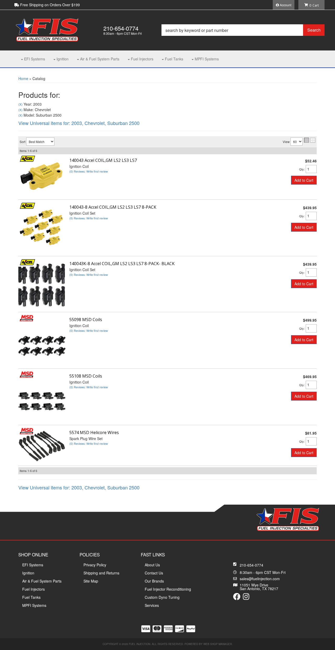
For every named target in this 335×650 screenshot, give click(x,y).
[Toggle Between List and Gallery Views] (309, 140)
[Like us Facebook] (237, 597)
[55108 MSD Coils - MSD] (26, 374)
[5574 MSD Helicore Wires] (41, 445)
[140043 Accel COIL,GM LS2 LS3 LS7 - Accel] (27, 158)
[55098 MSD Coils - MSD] (26, 317)
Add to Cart (303, 180)
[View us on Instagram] (246, 597)
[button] (243, 30)
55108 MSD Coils (85, 376)
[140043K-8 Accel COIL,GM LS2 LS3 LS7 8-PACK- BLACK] (41, 284)
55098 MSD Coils (85, 319)
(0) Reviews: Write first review (88, 171)
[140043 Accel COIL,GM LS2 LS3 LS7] (41, 176)
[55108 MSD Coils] (41, 397)
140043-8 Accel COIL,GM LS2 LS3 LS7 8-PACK (112, 207)
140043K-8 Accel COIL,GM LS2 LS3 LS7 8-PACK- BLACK (122, 263)
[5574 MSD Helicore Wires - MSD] (26, 430)
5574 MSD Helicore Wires (94, 432)
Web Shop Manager (217, 644)
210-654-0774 (251, 565)
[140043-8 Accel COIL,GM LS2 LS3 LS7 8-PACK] (41, 228)
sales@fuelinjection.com (260, 578)
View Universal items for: (78, 122)
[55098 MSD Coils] (41, 340)
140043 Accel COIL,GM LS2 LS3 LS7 (103, 160)
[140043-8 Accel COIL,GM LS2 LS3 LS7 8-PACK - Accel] (27, 205)
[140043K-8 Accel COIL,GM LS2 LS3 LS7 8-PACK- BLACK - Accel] (27, 261)
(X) (20, 104)
